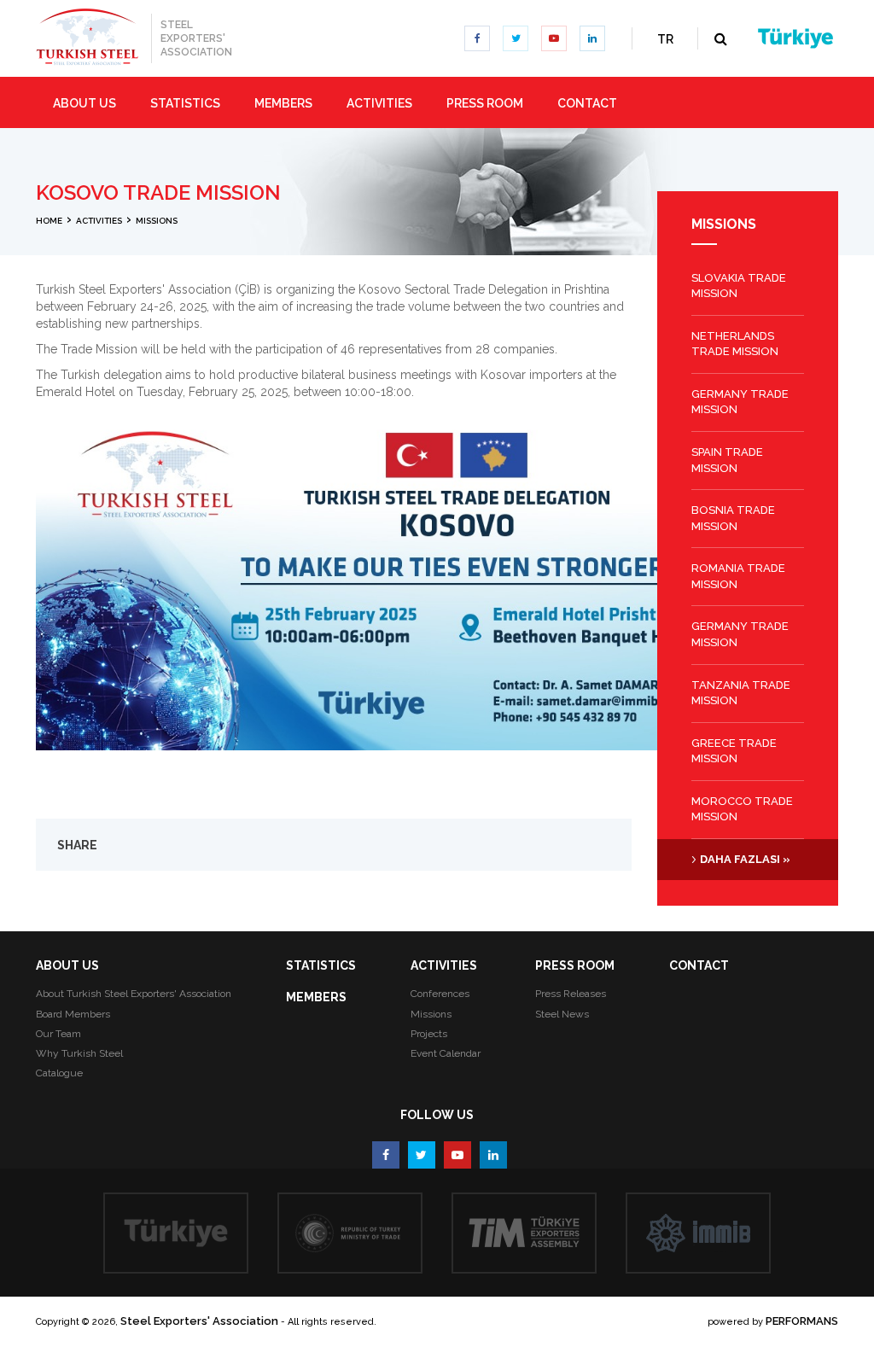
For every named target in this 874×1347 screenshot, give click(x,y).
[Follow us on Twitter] (515, 38)
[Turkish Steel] (87, 37)
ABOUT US (67, 965)
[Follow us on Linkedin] (592, 38)
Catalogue (59, 1073)
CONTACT (699, 965)
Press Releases (570, 994)
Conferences (440, 994)
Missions (431, 1014)
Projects (429, 1034)
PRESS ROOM (575, 965)
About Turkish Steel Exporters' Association (133, 994)
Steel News (562, 1014)
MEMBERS (316, 997)
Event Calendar (446, 1053)
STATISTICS (321, 965)
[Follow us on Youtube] (554, 38)
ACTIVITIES (444, 965)
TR (665, 39)
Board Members (73, 1014)
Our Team (58, 1034)
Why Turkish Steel (79, 1053)
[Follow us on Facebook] (477, 38)
